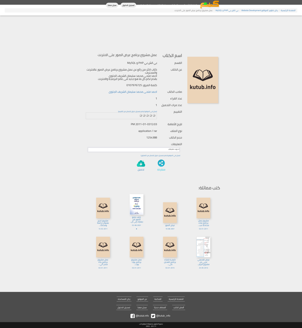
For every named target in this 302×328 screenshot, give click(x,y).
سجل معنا (112, 5)
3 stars (147, 115)
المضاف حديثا (160, 307)
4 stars (150, 115)
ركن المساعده (124, 299)
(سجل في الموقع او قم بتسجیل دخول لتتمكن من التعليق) (160, 155)
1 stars (140, 115)
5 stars (154, 115)
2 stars (144, 115)
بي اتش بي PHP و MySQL (227, 10)
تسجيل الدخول (128, 5)
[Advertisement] (151, 33)
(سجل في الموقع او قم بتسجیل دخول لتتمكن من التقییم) (137, 111)
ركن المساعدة (146, 5)
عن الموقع (161, 5)
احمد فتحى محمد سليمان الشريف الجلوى (133, 91)
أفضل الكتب (178, 307)
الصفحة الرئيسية (190, 5)
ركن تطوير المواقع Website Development (259, 10)
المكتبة (175, 5)
